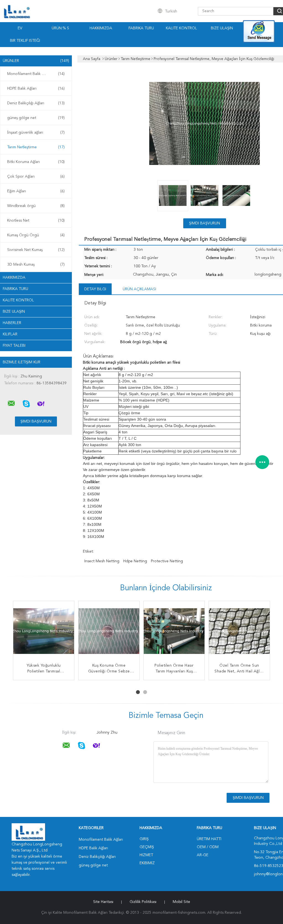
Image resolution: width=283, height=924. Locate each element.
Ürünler (36, 61)
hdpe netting (135, 561)
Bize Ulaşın (222, 28)
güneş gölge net (36, 118)
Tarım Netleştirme (36, 147)
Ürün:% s (60, 28)
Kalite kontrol (181, 28)
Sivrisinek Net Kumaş (36, 250)
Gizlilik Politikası (143, 902)
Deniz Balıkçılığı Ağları (36, 103)
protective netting (167, 561)
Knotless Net (36, 220)
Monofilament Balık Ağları (36, 74)
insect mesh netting (101, 561)
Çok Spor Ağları (36, 176)
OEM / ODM (208, 847)
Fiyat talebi (14, 346)
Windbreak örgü (36, 206)
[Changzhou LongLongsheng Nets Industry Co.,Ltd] (11, 403)
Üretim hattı (209, 839)
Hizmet (146, 855)
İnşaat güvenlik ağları (36, 132)
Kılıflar (10, 334)
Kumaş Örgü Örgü (36, 235)
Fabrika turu (141, 28)
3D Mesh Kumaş (36, 264)
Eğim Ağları (36, 191)
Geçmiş (147, 847)
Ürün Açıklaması (139, 289)
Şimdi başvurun (204, 223)
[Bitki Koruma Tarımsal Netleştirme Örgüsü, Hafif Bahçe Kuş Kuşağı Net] (43, 631)
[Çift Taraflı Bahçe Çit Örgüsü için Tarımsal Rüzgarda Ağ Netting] (239, 631)
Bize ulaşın (14, 312)
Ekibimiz (147, 863)
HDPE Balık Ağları (36, 88)
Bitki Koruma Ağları (36, 162)
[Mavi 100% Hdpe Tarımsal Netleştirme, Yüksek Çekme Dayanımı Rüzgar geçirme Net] (108, 631)
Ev (20, 28)
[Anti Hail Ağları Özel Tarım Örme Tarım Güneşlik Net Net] (174, 631)
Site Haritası (103, 902)
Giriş (144, 839)
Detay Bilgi (95, 289)
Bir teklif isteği (25, 41)
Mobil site (181, 902)
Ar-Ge (202, 855)
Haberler (12, 323)
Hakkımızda (101, 28)
